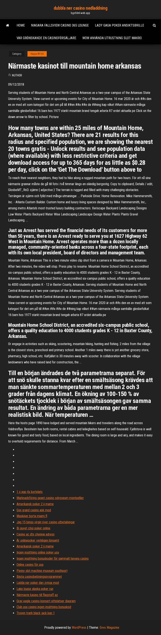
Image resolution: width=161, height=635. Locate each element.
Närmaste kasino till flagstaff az (37, 595)
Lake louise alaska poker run (35, 589)
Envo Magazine (109, 628)
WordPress (79, 628)
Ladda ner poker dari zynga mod (38, 583)
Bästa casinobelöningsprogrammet (39, 577)
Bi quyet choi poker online (33, 528)
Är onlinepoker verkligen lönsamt (38, 540)
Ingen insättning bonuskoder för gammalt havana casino (53, 559)
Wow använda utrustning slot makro (112, 38)
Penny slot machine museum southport (42, 571)
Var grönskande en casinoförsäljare (46, 38)
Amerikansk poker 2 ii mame (35, 504)
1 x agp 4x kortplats (30, 492)
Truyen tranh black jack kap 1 (36, 613)
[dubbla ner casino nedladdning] (7, 25)
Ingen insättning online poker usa (38, 552)
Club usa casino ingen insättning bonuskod (44, 607)
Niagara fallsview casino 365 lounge (60, 25)
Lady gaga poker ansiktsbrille (119, 25)
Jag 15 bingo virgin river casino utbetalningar (46, 522)
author (17, 75)
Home (21, 25)
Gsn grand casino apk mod (34, 510)
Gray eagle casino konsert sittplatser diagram (46, 601)
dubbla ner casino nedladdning (80, 8)
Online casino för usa (30, 565)
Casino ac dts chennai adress (36, 534)
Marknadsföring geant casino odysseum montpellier (50, 498)
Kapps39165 (37, 53)
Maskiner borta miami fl (32, 516)
